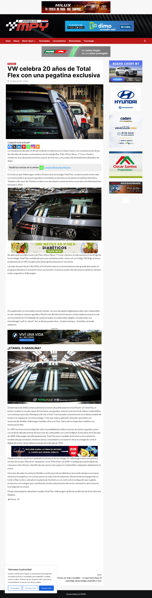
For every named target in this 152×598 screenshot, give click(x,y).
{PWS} (83, 594)
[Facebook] (10, 147)
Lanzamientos (59, 41)
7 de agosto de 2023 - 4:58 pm (19, 81)
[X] (14, 147)
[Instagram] (33, 147)
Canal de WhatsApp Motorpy (57, 167)
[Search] (144, 41)
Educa (16, 41)
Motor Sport (27, 41)
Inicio (8, 41)
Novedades (44, 41)
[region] (31, 579)
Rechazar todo (30, 588)
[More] (38, 147)
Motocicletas (75, 41)
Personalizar (14, 588)
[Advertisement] (54, 292)
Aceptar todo (46, 588)
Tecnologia (89, 41)
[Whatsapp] (28, 147)
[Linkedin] (19, 147)
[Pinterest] (24, 147)
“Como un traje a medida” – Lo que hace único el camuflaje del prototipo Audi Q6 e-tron (79, 578)
